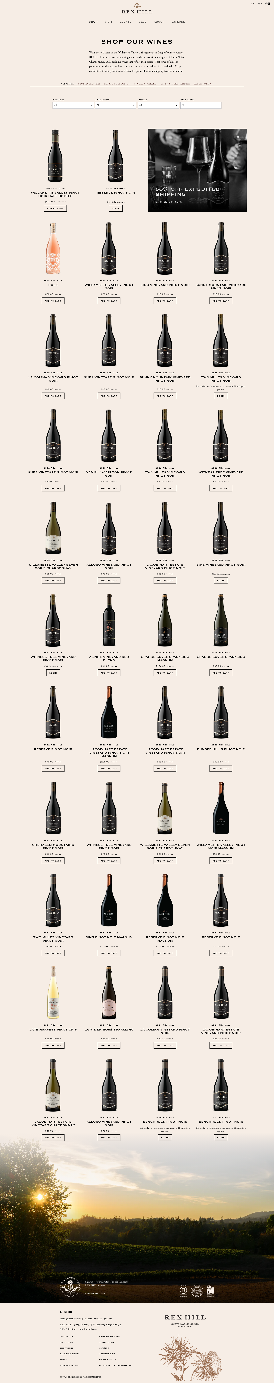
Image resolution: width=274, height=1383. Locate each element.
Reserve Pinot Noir (116, 192)
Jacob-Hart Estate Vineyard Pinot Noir (165, 566)
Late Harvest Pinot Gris (53, 1029)
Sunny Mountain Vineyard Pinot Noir (221, 286)
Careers (104, 1348)
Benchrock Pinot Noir (165, 1122)
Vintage (142, 100)
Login (116, 208)
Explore (178, 21)
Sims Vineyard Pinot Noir (165, 285)
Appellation (102, 100)
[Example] (197, 170)
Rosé (53, 285)
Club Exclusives (89, 84)
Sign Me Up (91, 1293)
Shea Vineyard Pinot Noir (109, 377)
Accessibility (107, 1354)
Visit (108, 21)
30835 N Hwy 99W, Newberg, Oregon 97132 (97, 1324)
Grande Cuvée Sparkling (221, 657)
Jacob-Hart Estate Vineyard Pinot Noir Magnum (109, 753)
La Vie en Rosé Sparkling (109, 1029)
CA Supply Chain (69, 1354)
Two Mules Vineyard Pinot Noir (221, 379)
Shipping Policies (109, 1336)
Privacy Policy (107, 1360)
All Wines (67, 84)
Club (143, 21)
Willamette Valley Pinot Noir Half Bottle (55, 194)
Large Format (203, 84)
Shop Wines (66, 1348)
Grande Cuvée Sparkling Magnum (165, 658)
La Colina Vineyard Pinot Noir (53, 379)
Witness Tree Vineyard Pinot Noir (221, 474)
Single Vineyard (145, 84)
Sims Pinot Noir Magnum (109, 937)
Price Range (187, 100)
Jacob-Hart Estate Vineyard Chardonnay (53, 1123)
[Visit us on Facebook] (61, 1313)
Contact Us (66, 1336)
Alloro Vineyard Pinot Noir (109, 566)
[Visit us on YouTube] (69, 1313)
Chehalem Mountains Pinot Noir (53, 846)
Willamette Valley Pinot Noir (109, 286)
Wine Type (58, 100)
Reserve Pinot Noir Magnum (165, 939)
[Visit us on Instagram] (65, 1313)
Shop (93, 21)
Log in (259, 3)
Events (125, 21)
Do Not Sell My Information (116, 1365)
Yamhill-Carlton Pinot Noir (109, 474)
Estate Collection (117, 84)
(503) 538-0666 (68, 1329)
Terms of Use (107, 1342)
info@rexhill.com (88, 1329)
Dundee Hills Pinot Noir (221, 749)
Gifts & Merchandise (175, 84)
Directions (66, 1342)
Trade (63, 1360)
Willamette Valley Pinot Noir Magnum (221, 846)
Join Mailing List (70, 1365)
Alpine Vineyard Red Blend (109, 658)
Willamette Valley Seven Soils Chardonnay (53, 566)
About (159, 21)
